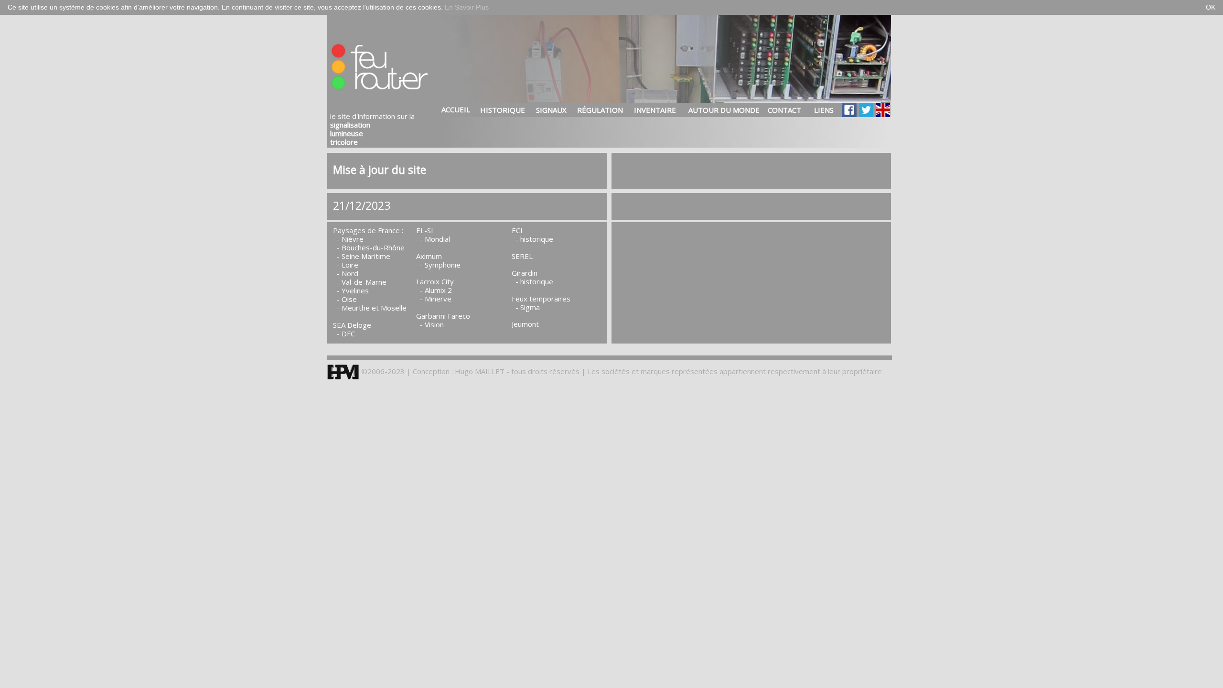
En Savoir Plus (467, 7)
